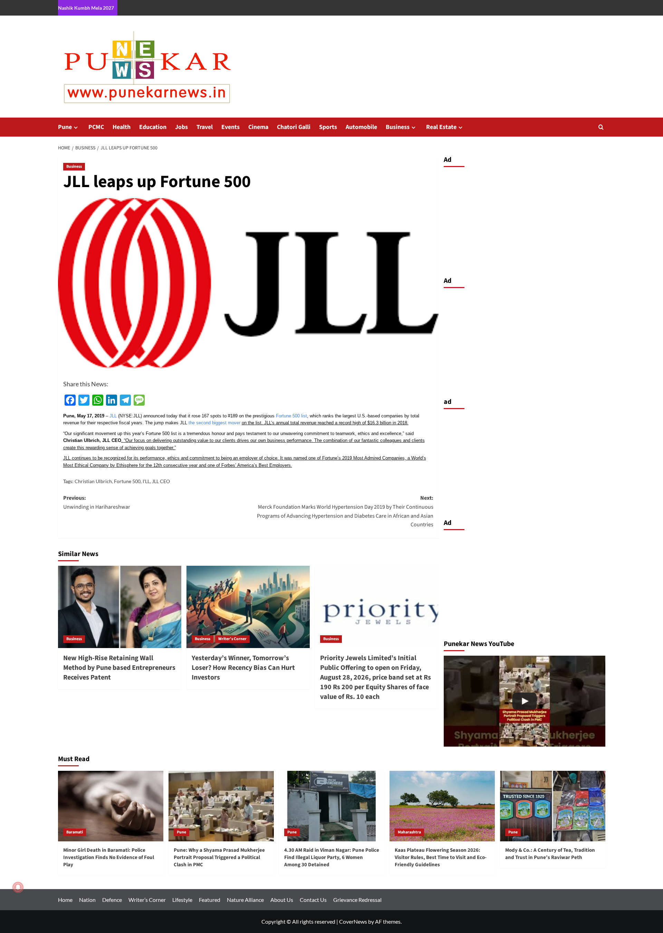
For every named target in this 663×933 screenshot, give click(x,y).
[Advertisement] (524, 220)
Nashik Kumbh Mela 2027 (86, 8)
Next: (345, 511)
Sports (328, 127)
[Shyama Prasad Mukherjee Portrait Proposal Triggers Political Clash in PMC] (524, 701)
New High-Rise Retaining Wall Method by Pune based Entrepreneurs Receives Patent (119, 667)
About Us (281, 899)
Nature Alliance (245, 899)
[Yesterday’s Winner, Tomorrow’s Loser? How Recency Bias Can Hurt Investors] (248, 607)
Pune (65, 127)
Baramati (74, 832)
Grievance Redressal (357, 899)
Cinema (258, 127)
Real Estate (441, 127)
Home (65, 899)
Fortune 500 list (291, 415)
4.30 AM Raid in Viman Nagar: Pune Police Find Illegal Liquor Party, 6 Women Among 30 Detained (331, 857)
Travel (204, 127)
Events (230, 127)
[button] (601, 127)
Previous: (96, 502)
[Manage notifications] (17, 887)
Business (398, 127)
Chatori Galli (293, 127)
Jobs (181, 127)
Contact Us (313, 899)
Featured (209, 899)
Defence (112, 899)
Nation (87, 899)
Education (152, 127)
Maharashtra (409, 832)
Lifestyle (182, 899)
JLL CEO (161, 481)
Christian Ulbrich (93, 481)
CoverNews (353, 921)
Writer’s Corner (147, 899)
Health (122, 127)
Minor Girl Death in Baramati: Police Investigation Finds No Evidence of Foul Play (108, 857)
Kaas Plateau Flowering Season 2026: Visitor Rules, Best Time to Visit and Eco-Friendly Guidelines (441, 857)
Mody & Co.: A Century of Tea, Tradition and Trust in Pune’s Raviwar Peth (550, 854)
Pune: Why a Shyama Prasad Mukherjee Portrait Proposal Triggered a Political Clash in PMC (219, 857)
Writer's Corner (232, 639)
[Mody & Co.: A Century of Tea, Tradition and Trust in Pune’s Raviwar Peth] (552, 806)
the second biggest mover (214, 422)
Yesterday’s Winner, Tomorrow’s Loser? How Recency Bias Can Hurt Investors (243, 667)
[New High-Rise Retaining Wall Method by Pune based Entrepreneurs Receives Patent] (119, 607)
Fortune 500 (127, 481)
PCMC (96, 127)
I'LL (146, 481)
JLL (113, 415)
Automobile (361, 127)
